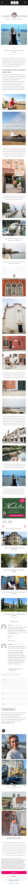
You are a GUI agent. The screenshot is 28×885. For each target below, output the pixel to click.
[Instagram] (14, 2)
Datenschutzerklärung (5, 722)
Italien (14, 48)
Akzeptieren (14, 872)
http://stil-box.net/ (11, 640)
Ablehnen (14, 876)
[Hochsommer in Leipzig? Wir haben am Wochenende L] (14, 772)
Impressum (17, 883)
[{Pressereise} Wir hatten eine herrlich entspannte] (14, 746)
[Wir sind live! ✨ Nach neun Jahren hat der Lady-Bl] (14, 797)
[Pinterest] (17, 2)
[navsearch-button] (25, 2)
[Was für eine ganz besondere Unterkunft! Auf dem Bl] (14, 823)
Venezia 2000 (11, 195)
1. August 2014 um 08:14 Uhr (16, 625)
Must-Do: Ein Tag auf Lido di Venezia (14, 51)
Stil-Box (9, 625)
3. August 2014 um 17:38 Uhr (17, 644)
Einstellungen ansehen (14, 880)
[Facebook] (12, 2)
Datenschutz (11, 883)
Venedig (10, 521)
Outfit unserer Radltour (8, 87)
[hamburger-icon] (2, 2)
